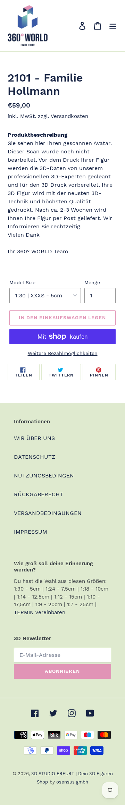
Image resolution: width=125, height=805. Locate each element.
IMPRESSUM (30, 531)
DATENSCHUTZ (34, 457)
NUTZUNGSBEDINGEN (44, 475)
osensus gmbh (72, 782)
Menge (92, 282)
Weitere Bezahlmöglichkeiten (63, 353)
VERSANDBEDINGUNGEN (48, 513)
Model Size (22, 282)
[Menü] (112, 26)
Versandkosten (69, 116)
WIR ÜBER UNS (34, 438)
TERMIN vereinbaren (39, 612)
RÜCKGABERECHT (38, 494)
